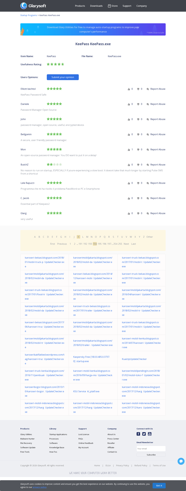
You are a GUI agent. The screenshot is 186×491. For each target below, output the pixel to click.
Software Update (27, 447)
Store (115, 5)
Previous (62, 243)
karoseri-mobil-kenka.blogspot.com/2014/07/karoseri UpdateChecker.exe (141, 343)
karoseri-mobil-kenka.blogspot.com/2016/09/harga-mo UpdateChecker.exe (92, 375)
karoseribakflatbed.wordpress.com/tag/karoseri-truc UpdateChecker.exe (44, 359)
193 (90, 243)
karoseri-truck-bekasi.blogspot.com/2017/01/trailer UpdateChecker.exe (92, 311)
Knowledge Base (56, 447)
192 (85, 243)
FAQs (80, 438)
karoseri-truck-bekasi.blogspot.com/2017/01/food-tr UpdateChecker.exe (44, 294)
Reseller (111, 443)
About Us (112, 434)
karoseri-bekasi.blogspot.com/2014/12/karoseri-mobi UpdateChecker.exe (93, 278)
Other (149, 236)
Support (127, 5)
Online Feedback (85, 443)
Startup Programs (28, 15)
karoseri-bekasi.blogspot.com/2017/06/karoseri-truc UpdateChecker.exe (44, 327)
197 (109, 243)
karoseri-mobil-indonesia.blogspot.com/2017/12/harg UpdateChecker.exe (141, 391)
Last (133, 243)
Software (53, 443)
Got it (159, 485)
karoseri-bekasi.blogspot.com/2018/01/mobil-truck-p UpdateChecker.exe (44, 262)
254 (115, 243)
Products (80, 5)
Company (141, 5)
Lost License (83, 434)
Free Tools (24, 452)
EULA (108, 465)
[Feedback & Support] (181, 461)
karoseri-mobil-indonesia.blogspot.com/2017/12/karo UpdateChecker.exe (141, 408)
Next (126, 243)
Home (97, 465)
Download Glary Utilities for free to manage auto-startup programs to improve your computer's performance (105, 30)
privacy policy (39, 487)
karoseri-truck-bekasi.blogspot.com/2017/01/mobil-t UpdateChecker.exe (141, 262)
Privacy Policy (122, 465)
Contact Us (112, 452)
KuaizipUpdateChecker (135, 359)
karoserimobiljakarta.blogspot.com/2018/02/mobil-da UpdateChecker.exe (92, 262)
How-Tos (53, 452)
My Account (83, 447)
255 (120, 243)
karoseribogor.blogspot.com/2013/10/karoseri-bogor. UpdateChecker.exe (44, 391)
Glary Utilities (26, 434)
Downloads (96, 5)
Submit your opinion (63, 77)
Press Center (113, 438)
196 (104, 243)
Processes (54, 438)
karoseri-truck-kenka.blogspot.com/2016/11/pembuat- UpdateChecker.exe (44, 375)
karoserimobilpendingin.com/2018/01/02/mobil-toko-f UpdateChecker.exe (141, 375)
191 (80, 243)
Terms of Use (159, 465)
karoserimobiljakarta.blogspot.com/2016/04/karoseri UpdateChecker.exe (141, 294)
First (52, 243)
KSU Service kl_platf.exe (86, 391)
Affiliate (111, 447)
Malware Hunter (27, 438)
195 (100, 243)
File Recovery (26, 443)
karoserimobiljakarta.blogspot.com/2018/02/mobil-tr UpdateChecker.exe (141, 311)
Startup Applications (58, 434)
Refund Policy (140, 465)
